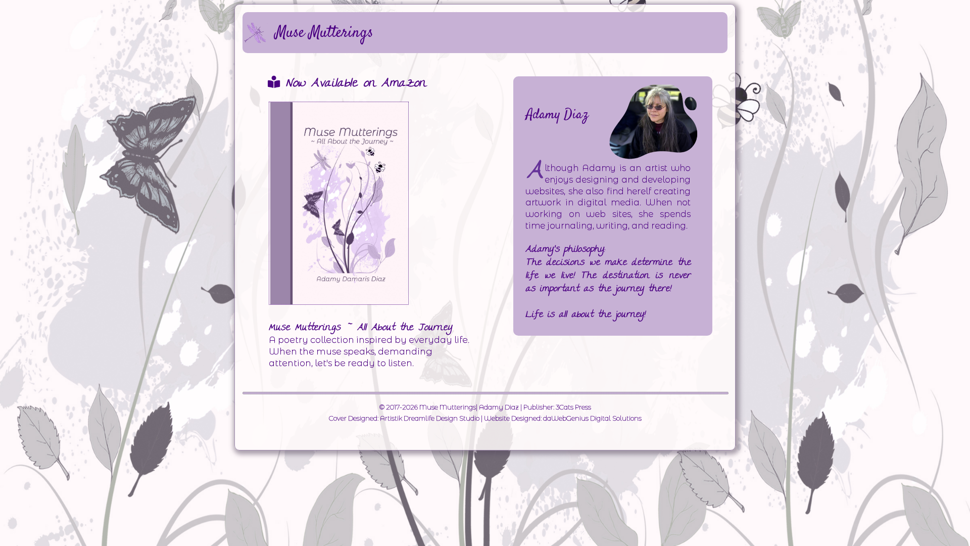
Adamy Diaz (499, 407)
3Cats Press (573, 407)
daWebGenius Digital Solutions (592, 418)
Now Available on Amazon (353, 84)
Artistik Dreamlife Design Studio (429, 418)
